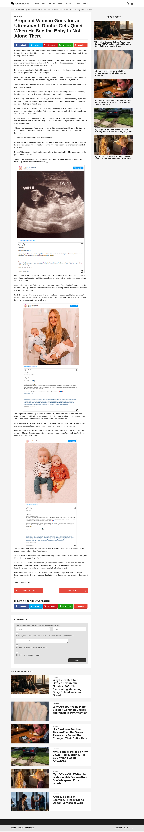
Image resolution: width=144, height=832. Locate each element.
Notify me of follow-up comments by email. (32, 648)
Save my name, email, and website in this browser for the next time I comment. (45, 636)
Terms (13, 828)
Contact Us (29, 828)
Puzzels (52, 3)
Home (37, 3)
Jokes (77, 3)
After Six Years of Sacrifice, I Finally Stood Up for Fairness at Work (68, 799)
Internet (86, 3)
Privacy (20, 828)
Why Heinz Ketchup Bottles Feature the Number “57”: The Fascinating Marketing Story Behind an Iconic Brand (67, 687)
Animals (69, 3)
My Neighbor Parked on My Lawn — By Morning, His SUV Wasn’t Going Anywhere (70, 756)
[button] (128, 3)
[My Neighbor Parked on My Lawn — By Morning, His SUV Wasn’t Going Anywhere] (30, 756)
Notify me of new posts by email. (28, 655)
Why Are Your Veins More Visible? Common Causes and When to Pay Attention (70, 709)
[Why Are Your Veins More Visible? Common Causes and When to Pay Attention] (30, 711)
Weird (60, 3)
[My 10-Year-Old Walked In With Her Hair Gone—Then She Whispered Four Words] (30, 778)
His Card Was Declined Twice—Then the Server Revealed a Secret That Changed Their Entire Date (70, 734)
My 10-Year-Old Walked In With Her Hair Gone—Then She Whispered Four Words (70, 779)
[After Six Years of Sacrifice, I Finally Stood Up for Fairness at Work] (30, 801)
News (44, 3)
